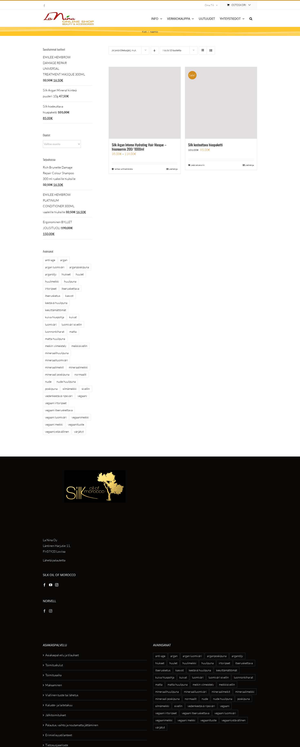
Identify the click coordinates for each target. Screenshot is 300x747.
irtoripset (51, 288)
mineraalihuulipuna (57, 353)
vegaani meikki (54, 424)
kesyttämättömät (55, 310)
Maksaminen (53, 685)
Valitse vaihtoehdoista (123, 169)
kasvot (69, 295)
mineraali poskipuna (57, 374)
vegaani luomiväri (56, 417)
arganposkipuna (79, 267)
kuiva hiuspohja (54, 317)
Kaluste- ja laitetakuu (58, 705)
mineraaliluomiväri (56, 360)
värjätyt (79, 431)
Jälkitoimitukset (55, 715)
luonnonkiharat (54, 331)
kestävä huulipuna (56, 303)
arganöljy (51, 274)
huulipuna (70, 281)
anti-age (50, 260)
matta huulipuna (55, 338)
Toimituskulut (54, 665)
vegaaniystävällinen (57, 431)
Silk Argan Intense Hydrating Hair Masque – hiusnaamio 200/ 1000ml (139, 146)
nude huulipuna (66, 381)
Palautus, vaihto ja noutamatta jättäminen (71, 725)
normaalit (80, 374)
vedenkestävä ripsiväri (58, 396)
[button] (250, 18)
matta (73, 331)
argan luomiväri (54, 267)
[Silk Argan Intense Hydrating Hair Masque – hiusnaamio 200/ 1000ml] (145, 103)
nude (48, 381)
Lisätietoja (173, 169)
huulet (80, 274)
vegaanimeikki (80, 417)
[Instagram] (56, 584)
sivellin (86, 388)
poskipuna (51, 388)
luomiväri (51, 324)
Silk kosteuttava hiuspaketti (205, 144)
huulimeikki (52, 281)
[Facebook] (44, 584)
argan (63, 260)
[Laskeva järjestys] (155, 50)
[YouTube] (50, 584)
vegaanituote (76, 424)
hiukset (66, 274)
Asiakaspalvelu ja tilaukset (62, 655)
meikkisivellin (79, 346)
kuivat (73, 317)
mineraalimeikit (54, 367)
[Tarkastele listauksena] (211, 50)
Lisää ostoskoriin (197, 165)
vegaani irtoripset (56, 403)
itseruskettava (70, 288)
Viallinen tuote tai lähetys (61, 695)
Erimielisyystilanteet (58, 735)
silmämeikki (70, 388)
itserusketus (52, 295)
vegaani (82, 396)
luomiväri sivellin (72, 324)
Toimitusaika (53, 675)
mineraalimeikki (78, 367)
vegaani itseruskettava (59, 410)
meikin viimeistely (55, 346)
